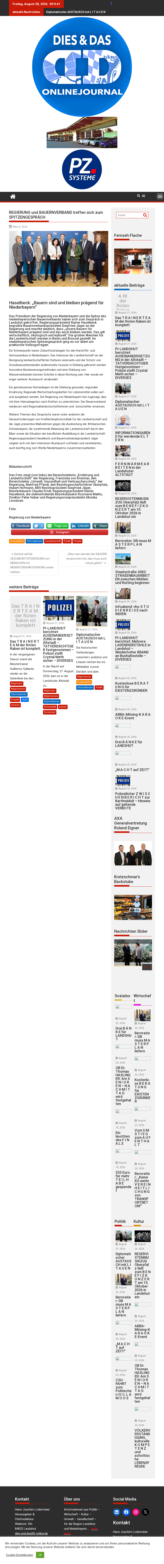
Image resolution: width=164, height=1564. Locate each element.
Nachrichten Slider (131, 931)
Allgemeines (18, 689)
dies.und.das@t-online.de (31, 1533)
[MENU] (160, 196)
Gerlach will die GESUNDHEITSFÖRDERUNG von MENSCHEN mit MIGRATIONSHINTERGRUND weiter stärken (32, 563)
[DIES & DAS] (13, 196)
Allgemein (16, 683)
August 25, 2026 (127, 764)
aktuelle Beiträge (129, 285)
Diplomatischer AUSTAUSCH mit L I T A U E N (75, 12)
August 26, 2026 (127, 458)
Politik (67, 541)
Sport (25, 699)
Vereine (15, 705)
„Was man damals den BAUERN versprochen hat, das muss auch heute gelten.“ (86, 558)
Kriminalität (50, 707)
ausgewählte (17, 541)
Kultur (139, 1221)
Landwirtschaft (53, 541)
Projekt (77, 541)
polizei (62, 707)
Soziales (122, 995)
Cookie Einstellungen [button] (19, 1555)
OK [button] (40, 1554)
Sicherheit (49, 712)
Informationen (34, 541)
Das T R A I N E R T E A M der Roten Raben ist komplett (25, 616)
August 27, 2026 (22, 636)
